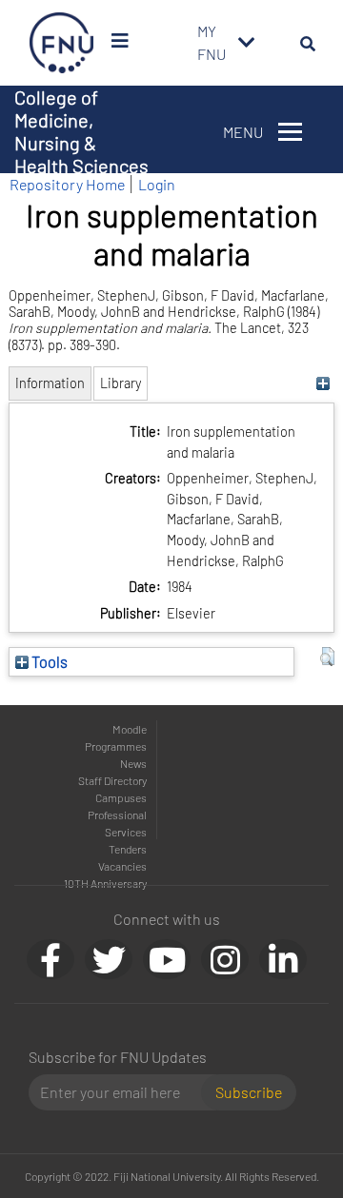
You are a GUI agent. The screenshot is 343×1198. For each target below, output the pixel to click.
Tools (48, 661)
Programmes (116, 746)
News (133, 763)
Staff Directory (112, 780)
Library (120, 383)
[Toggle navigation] (247, 43)
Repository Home (67, 184)
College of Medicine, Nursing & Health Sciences (81, 131)
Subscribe (248, 1092)
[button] (327, 656)
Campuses (121, 797)
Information (50, 383)
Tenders (128, 848)
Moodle (129, 729)
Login (156, 184)
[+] (322, 383)
